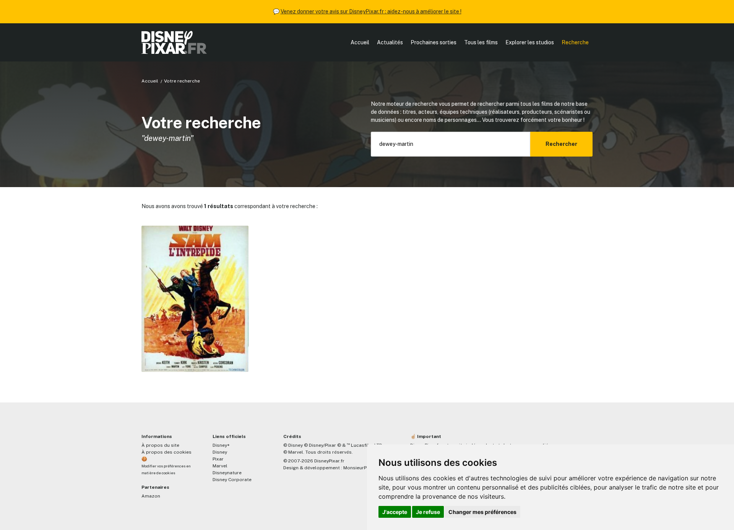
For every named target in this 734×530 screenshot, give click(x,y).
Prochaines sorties (433, 42)
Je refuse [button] (428, 512)
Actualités (390, 42)
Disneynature (227, 472)
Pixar (218, 459)
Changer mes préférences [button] (482, 512)
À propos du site (160, 445)
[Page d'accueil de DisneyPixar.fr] (174, 42)
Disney (220, 452)
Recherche (575, 42)
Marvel (220, 466)
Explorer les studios (529, 42)
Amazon (150, 496)
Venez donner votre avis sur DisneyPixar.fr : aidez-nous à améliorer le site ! (371, 11)
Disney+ (221, 445)
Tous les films (481, 42)
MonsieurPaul (358, 467)
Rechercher (561, 144)
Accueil (360, 42)
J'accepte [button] (394, 512)
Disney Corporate (232, 479)
